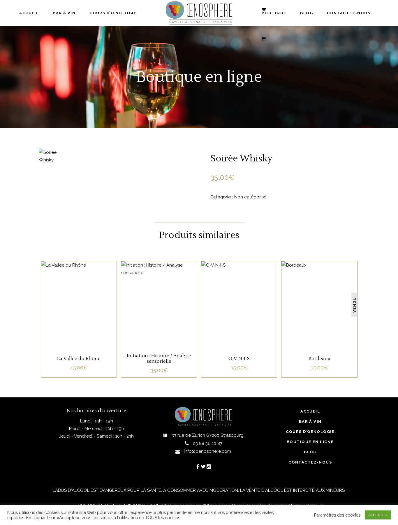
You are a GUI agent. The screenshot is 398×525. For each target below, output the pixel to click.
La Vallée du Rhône (79, 359)
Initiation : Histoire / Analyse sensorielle (159, 358)
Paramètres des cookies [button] (337, 514)
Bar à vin (310, 421)
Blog (310, 452)
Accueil (310, 411)
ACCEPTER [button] (377, 515)
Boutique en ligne (310, 442)
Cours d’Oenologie (310, 431)
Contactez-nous (310, 462)
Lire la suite (79, 315)
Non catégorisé (250, 197)
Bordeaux (319, 359)
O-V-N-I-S (239, 359)
